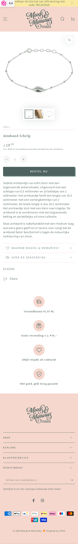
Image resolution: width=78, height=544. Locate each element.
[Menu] (5, 19)
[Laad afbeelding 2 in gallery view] (39, 114)
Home (6, 127)
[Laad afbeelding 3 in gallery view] (49, 114)
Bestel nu (39, 171)
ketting (8, 216)
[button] (62, 19)
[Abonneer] (72, 480)
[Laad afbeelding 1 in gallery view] (29, 114)
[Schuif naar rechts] (71, 3)
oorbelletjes (25, 216)
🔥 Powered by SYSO (54, 530)
